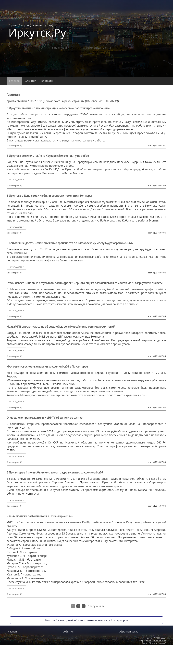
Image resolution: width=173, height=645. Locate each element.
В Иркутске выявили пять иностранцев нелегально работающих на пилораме (58, 108)
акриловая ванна (99, 47)
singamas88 (59, 47)
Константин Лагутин (156, 640)
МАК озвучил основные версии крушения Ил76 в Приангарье (47, 366)
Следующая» (96, 606)
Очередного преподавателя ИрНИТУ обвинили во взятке (44, 417)
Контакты (47, 81)
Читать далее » (16, 179)
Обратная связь (128, 631)
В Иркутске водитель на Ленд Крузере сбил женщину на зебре (48, 156)
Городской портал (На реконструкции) (37, 31)
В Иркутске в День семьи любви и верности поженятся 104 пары (49, 195)
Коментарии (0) (14, 145)
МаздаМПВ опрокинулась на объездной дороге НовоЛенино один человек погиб (61, 326)
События (30, 81)
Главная (14, 81)
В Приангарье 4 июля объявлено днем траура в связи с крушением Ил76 (55, 472)
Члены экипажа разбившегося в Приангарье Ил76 (40, 516)
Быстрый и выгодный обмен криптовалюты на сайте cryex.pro (86, 620)
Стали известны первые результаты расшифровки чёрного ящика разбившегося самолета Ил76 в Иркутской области (85, 283)
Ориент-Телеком (157, 643)
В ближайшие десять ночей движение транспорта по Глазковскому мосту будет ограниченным (70, 243)
